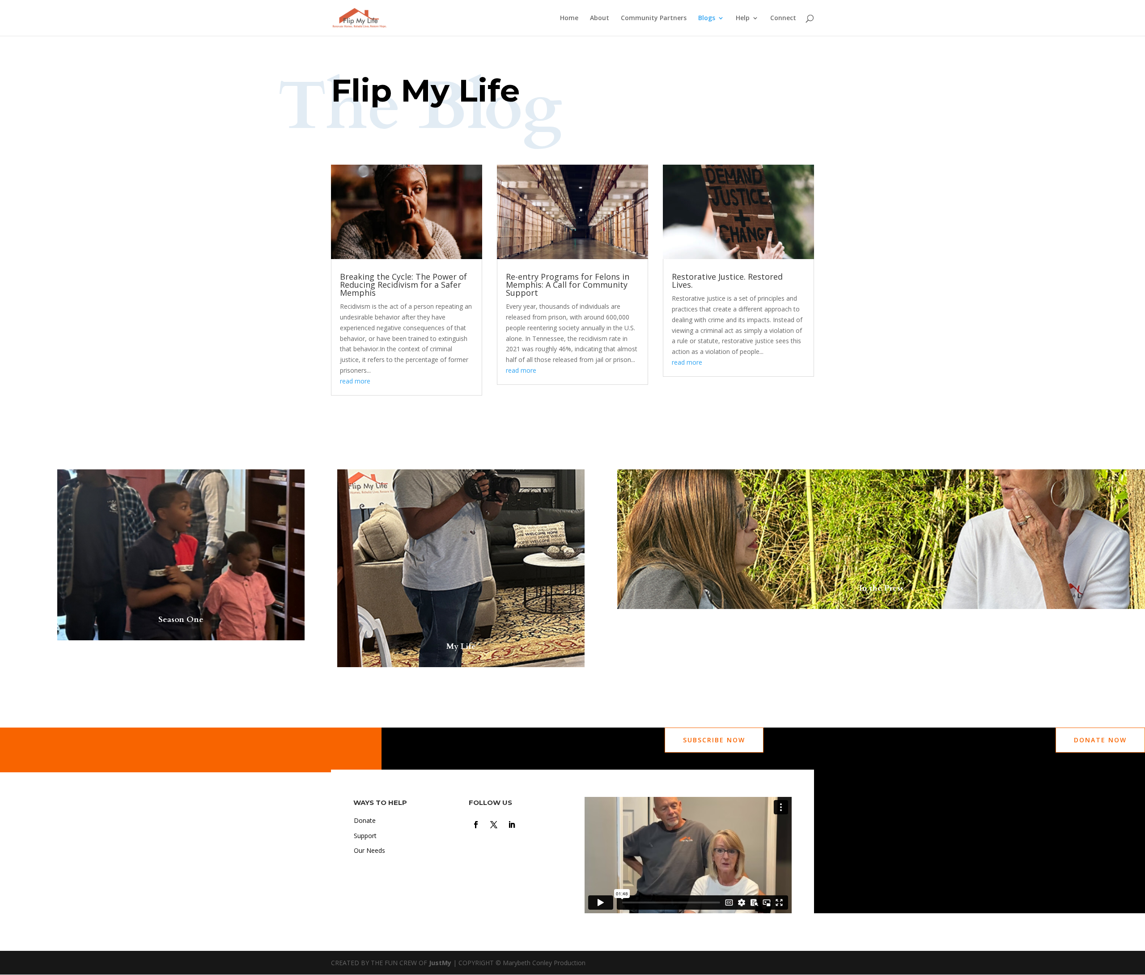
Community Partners (654, 18)
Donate (365, 820)
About (599, 18)
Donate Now (1100, 740)
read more (355, 381)
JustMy (440, 962)
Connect (783, 18)
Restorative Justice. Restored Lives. (727, 280)
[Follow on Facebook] (476, 824)
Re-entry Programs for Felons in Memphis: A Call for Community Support (567, 284)
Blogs (706, 18)
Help (743, 18)
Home (569, 18)
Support (365, 835)
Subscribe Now (714, 740)
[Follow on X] (494, 824)
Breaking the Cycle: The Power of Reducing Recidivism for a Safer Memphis (403, 284)
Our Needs (369, 850)
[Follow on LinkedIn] (512, 824)
